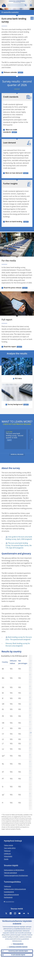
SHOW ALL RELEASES (17, 454)
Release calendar (10, 72)
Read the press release (12, 288)
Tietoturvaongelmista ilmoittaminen (16, 875)
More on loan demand (13, 173)
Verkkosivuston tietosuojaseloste (15, 889)
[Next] (32, 439)
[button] (31, 2)
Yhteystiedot (8, 856)
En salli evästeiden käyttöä (18, 954)
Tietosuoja (7, 886)
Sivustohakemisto (9, 901)
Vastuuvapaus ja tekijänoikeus (14, 870)
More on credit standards (10, 131)
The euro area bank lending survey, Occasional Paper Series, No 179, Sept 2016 (19, 545)
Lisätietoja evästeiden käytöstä (18, 947)
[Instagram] (15, 913)
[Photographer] (33, 255)
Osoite (6, 859)
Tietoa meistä (8, 845)
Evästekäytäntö (9, 892)
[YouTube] (19, 913)
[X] (6, 913)
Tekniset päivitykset (10, 873)
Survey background (15, 404)
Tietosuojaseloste (18, 944)
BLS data (18, 378)
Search (25, 5)
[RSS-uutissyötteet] (28, 913)
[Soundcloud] (24, 913)
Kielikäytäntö (8, 897)
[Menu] (30, 5)
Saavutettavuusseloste (11, 894)
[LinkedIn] (10, 913)
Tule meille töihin (10, 848)
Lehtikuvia (7, 853)
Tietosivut (7, 851)
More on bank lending (14, 222)
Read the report (10, 347)
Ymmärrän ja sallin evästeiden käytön (18, 951)
